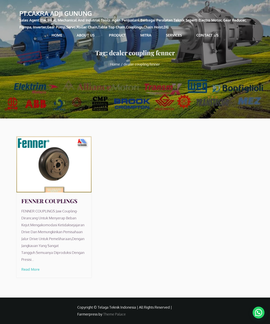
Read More (30, 269)
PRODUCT (117, 35)
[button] (258, 312)
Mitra (145, 35)
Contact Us (207, 35)
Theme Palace (114, 314)
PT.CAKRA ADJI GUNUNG (55, 13)
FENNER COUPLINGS (49, 201)
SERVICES (174, 35)
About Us (85, 35)
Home (57, 35)
